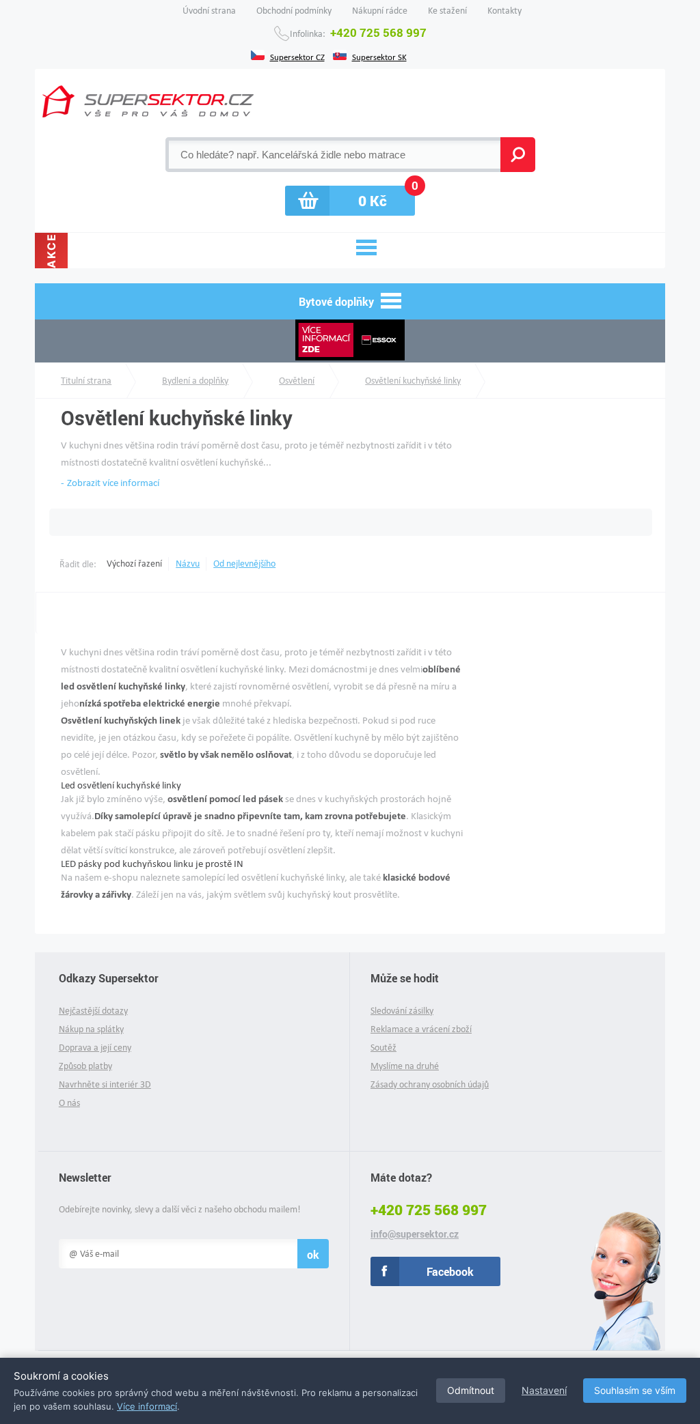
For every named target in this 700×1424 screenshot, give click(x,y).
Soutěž (383, 1047)
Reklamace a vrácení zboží (421, 1029)
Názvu (188, 563)
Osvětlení (296, 380)
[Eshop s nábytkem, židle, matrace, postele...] (148, 101)
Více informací (147, 1406)
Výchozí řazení (134, 563)
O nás (69, 1103)
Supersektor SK (379, 56)
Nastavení (544, 1390)
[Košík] (350, 201)
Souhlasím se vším (634, 1390)
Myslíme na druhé (405, 1066)
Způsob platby (85, 1066)
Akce (51, 250)
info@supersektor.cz (415, 1234)
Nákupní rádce (379, 10)
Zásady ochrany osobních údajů (430, 1084)
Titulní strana (86, 380)
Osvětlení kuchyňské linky (413, 380)
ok (313, 1254)
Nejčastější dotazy (93, 1010)
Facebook (450, 1271)
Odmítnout (470, 1390)
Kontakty (504, 10)
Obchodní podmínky (294, 10)
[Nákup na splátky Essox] (350, 340)
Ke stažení (447, 10)
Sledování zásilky (402, 1010)
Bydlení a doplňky (195, 380)
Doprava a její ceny (95, 1047)
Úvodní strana (209, 10)
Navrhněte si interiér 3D (105, 1084)
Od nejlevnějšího (244, 563)
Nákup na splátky (91, 1029)
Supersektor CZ (297, 56)
